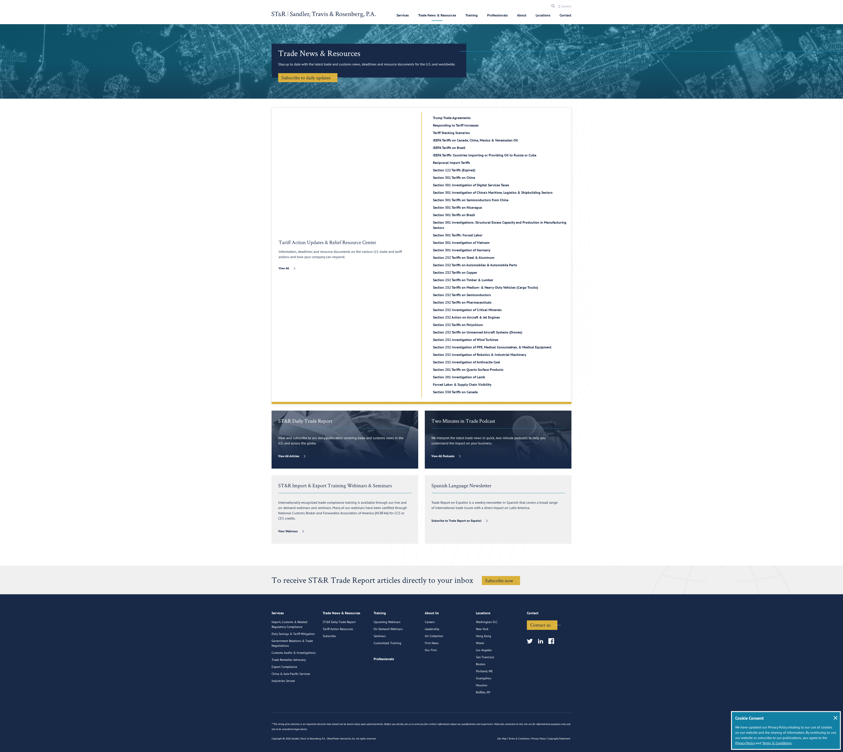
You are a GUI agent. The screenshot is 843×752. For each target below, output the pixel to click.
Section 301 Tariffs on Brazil (454, 215)
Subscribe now (499, 580)
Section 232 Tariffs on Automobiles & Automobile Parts (475, 265)
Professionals (497, 15)
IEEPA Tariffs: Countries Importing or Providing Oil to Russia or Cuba (484, 155)
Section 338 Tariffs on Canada (455, 392)
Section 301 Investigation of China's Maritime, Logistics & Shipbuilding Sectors (493, 192)
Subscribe (329, 636)
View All (284, 268)
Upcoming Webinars (387, 622)
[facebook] (552, 641)
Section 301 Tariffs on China (454, 177)
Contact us (540, 625)
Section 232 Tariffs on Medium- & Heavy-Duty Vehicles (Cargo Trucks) (485, 287)
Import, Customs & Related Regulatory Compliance (289, 624)
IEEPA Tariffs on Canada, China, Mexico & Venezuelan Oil (475, 140)
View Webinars (288, 531)
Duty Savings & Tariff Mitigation (293, 634)
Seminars (380, 636)
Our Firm (431, 650)
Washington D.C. (487, 622)
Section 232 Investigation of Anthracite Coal (466, 362)
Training (471, 15)
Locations (543, 15)
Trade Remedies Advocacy (289, 660)
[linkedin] (542, 641)
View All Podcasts (442, 456)
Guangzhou (483, 678)
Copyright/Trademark (559, 738)
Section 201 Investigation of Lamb (459, 377)
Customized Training (387, 643)
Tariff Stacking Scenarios (451, 132)
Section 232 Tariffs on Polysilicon (458, 325)
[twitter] (531, 641)
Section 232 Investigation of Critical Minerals (467, 310)
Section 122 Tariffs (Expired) (454, 170)
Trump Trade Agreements (452, 118)
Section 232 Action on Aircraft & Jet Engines (466, 317)
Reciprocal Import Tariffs (451, 162)
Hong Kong (483, 636)
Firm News (432, 643)
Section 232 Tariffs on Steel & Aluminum (463, 257)
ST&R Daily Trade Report (339, 622)
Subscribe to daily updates (306, 77)
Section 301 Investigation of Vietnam (461, 242)
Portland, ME (484, 671)
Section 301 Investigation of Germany (461, 250)
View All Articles (288, 456)
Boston (480, 664)
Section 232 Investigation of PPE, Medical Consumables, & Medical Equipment (492, 347)
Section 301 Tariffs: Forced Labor (458, 235)
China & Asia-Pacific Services (291, 674)
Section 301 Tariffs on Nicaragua (457, 207)
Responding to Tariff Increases (456, 125)
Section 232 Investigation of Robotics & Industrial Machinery (479, 354)
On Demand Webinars (388, 629)
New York (482, 629)
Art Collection (434, 636)
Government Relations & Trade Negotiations (292, 643)
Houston (481, 685)
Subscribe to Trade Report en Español (456, 521)
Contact (565, 15)
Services (402, 15)
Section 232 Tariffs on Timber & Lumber (463, 280)
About (522, 15)
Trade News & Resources (437, 15)
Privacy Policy (745, 743)
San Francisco (485, 657)
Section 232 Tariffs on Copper (455, 272)
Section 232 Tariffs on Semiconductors (462, 295)
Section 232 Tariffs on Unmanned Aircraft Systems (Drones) (477, 332)
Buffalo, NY (483, 692)
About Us (432, 613)
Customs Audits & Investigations (294, 653)
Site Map (501, 738)
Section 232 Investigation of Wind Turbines (465, 339)
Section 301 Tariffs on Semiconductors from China (470, 200)
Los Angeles (484, 650)
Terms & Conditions (777, 743)
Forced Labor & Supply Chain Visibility (462, 384)
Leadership (432, 629)
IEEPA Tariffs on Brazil (449, 147)
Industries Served (283, 681)
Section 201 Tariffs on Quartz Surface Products (468, 369)
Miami (480, 643)
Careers (565, 6)
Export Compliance (284, 667)
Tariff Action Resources (338, 629)
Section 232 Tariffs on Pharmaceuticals (462, 302)
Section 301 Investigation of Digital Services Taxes (471, 185)
